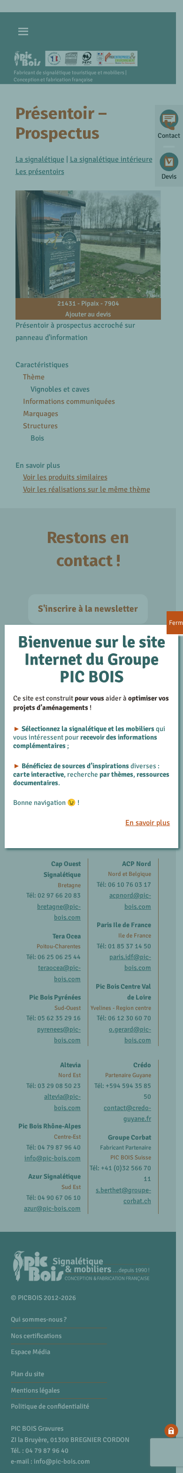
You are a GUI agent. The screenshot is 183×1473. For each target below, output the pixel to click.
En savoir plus (147, 822)
